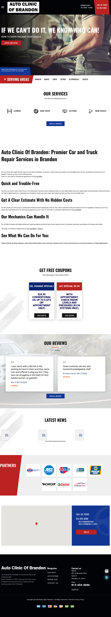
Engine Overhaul (6, 243)
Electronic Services (86, 243)
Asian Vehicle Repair (31, 243)
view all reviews (55, 396)
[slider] (55, 347)
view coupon (41, 315)
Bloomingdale (74, 79)
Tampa (54, 79)
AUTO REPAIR (53, 576)
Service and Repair (11, 43)
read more (6, 435)
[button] (36, 524)
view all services (55, 123)
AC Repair (14, 243)
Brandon (38, 79)
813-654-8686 (102, 8)
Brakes (39, 243)
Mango (46, 79)
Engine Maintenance (101, 243)
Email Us (75, 589)
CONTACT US (53, 583)
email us (40, 229)
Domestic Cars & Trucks (60, 243)
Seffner (63, 79)
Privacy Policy (79, 599)
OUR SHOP (52, 573)
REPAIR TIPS (53, 580)
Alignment (21, 243)
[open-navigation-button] (2, 7)
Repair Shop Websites (46, 599)
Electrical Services (74, 243)
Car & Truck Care (47, 243)
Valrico (85, 79)
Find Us (86, 532)
